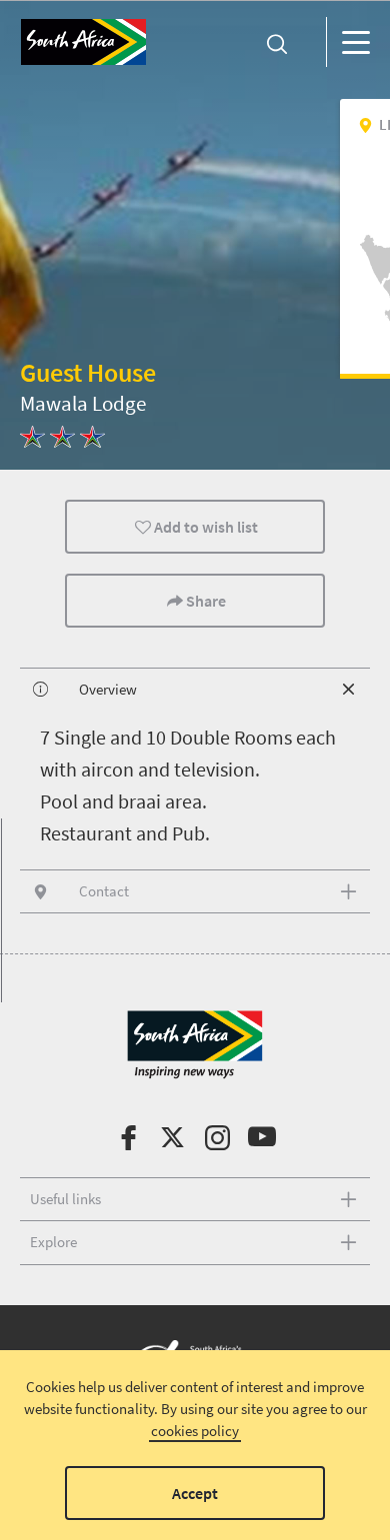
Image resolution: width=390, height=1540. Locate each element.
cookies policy (195, 1430)
